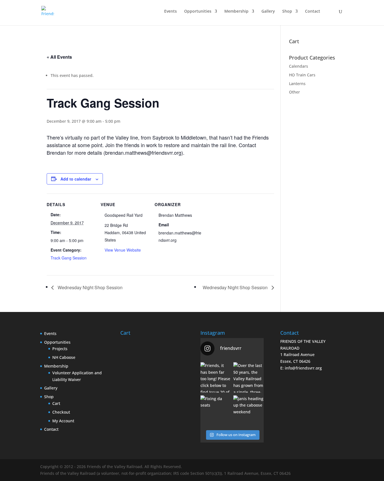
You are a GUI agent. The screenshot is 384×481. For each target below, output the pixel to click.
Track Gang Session (69, 258)
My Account (63, 420)
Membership (236, 11)
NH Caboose (63, 357)
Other (294, 92)
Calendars (298, 66)
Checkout (61, 412)
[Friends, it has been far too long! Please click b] (215, 377)
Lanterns (297, 83)
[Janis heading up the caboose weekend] (248, 410)
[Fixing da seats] (215, 410)
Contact (312, 11)
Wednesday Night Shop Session (90, 287)
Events (170, 11)
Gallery (268, 11)
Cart (56, 403)
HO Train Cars (302, 74)
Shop (287, 11)
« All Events (59, 57)
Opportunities (197, 11)
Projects (59, 348)
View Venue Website (123, 250)
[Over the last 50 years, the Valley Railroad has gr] (248, 377)
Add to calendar (75, 179)
